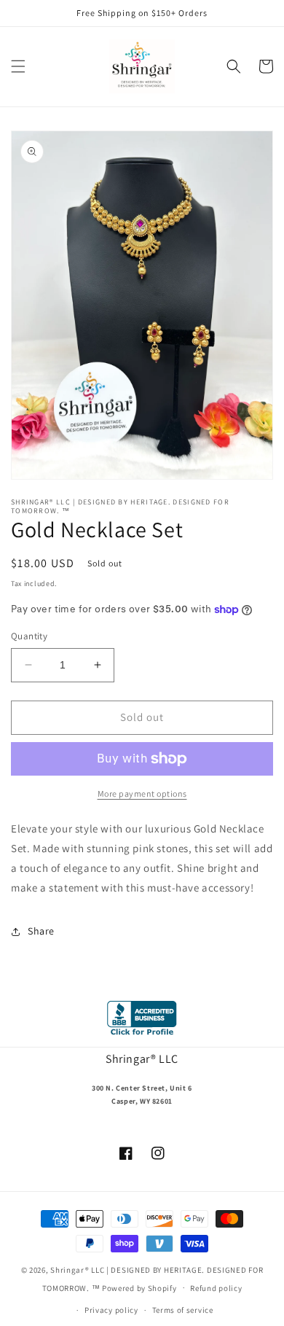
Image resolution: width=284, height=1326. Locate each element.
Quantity (29, 636)
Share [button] (41, 930)
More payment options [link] (142, 793)
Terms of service (182, 1310)
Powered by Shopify (139, 1287)
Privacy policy (111, 1310)
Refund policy (216, 1288)
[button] (18, 66)
